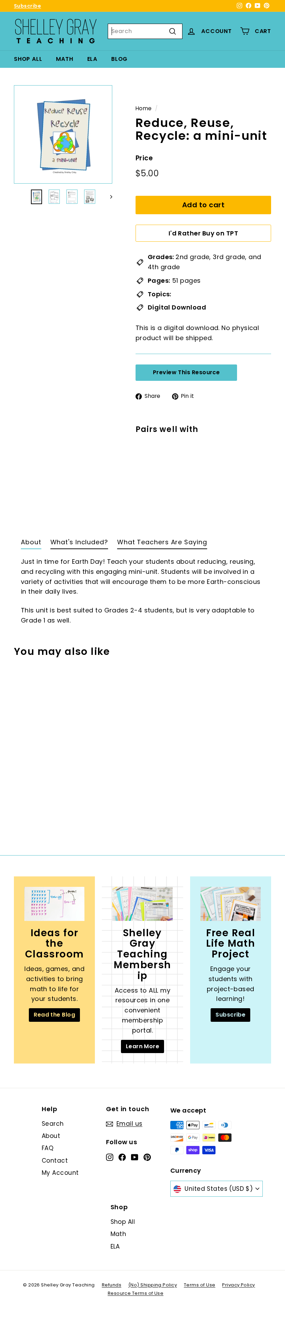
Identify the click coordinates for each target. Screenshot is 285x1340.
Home (144, 108)
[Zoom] (63, 134)
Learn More (143, 1046)
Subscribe (27, 5)
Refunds (111, 1285)
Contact (55, 1160)
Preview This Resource (186, 372)
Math (64, 59)
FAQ (48, 1148)
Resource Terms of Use (135, 1293)
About (51, 1136)
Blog (119, 59)
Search (53, 1124)
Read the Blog (54, 1015)
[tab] (31, 544)
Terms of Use (199, 1285)
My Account (60, 1173)
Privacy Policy (238, 1285)
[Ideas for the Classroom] (54, 904)
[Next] (108, 196)
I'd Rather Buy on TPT (203, 233)
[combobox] (145, 31)
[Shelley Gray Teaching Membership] (142, 904)
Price (144, 158)
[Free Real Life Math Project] (231, 904)
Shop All (28, 59)
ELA (92, 59)
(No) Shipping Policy (152, 1285)
